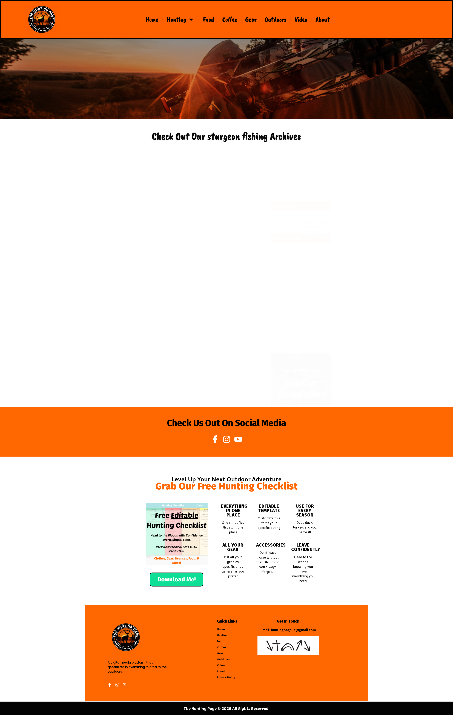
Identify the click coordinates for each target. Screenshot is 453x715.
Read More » (134, 215)
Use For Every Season (305, 511)
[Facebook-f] (215, 439)
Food (208, 19)
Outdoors (275, 19)
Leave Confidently (305, 547)
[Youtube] (238, 439)
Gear (251, 19)
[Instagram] (227, 439)
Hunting (176, 19)
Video (301, 19)
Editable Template (269, 508)
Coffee (229, 19)
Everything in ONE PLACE (234, 511)
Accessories (271, 545)
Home (151, 19)
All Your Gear (232, 547)
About (323, 19)
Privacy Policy (226, 677)
